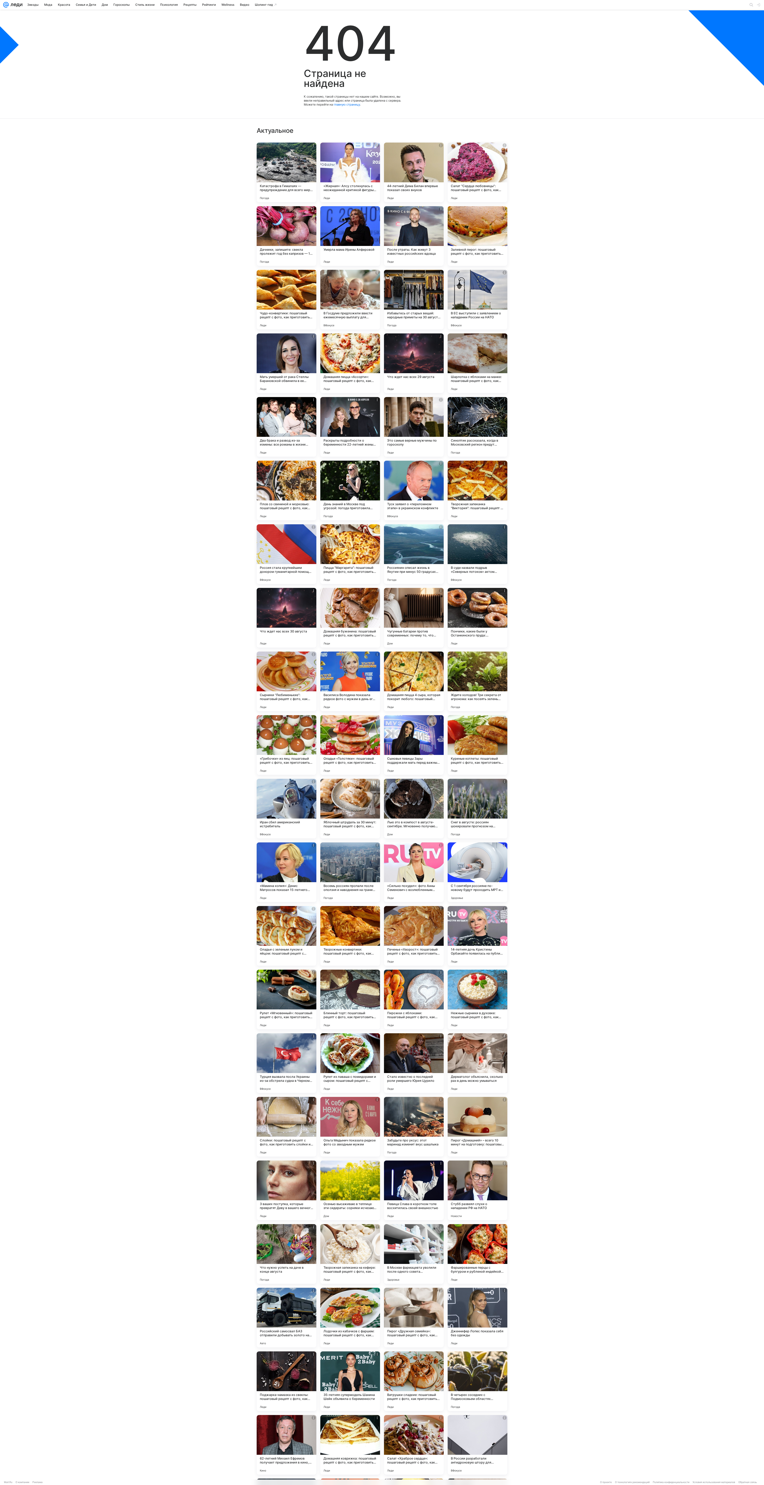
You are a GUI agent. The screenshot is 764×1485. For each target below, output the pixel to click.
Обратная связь (747, 1482)
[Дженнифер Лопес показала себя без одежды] (477, 1317)
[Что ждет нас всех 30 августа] (286, 618)
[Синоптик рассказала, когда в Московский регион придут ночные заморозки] (477, 427)
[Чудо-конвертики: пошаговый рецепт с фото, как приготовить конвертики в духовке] (286, 299)
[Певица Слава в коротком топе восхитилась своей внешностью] (414, 1190)
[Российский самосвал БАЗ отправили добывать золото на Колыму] (286, 1317)
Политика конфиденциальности (671, 1482)
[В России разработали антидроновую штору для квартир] (477, 1445)
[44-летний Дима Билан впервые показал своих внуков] (414, 172)
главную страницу (347, 104)
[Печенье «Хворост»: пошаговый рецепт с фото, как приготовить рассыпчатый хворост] (414, 936)
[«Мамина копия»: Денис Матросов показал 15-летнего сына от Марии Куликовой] (286, 872)
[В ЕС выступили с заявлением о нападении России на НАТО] (477, 299)
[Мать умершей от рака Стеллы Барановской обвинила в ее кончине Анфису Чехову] (286, 363)
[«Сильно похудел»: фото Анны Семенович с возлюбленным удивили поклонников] (414, 872)
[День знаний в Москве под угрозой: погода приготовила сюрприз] (350, 490)
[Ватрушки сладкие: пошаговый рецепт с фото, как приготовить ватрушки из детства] (414, 1381)
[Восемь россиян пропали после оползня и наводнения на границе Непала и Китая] (350, 872)
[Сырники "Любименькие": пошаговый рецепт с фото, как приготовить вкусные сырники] (286, 681)
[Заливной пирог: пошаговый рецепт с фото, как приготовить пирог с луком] (477, 236)
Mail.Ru (8, 1482)
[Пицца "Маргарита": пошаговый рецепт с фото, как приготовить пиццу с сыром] (350, 554)
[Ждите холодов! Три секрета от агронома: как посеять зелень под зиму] (477, 681)
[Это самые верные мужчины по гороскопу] (414, 427)
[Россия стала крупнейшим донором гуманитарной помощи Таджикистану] (286, 554)
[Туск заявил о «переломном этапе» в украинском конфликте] (414, 490)
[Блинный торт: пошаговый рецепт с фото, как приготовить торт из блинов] (350, 999)
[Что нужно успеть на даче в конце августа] (286, 1254)
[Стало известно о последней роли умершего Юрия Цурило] (414, 1063)
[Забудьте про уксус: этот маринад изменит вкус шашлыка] (414, 1127)
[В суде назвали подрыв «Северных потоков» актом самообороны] (477, 554)
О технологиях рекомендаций (632, 1482)
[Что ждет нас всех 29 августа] (414, 363)
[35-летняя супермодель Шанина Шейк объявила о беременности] (350, 1381)
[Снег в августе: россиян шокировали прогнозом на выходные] (477, 808)
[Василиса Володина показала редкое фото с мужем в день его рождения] (350, 681)
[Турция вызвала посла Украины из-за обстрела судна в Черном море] (286, 1063)
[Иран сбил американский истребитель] (286, 808)
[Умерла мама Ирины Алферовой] (350, 236)
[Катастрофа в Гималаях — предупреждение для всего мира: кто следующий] (286, 172)
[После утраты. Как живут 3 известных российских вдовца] (414, 236)
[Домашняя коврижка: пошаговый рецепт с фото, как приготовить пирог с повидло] (350, 1445)
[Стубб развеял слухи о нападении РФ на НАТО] (477, 1190)
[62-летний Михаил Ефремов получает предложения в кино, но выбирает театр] (286, 1445)
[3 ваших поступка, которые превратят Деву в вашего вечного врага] (286, 1190)
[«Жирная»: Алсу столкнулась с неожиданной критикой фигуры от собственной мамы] (350, 172)
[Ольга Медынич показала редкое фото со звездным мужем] (350, 1127)
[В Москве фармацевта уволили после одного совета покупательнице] (414, 1254)
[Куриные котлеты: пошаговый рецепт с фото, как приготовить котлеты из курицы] (477, 745)
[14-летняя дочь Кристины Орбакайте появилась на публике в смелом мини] (477, 936)
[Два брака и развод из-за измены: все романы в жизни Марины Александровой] (286, 427)
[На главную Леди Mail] (15, 5)
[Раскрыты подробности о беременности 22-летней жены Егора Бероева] (350, 427)
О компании (22, 1482)
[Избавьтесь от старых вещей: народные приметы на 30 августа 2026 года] (414, 299)
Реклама (37, 1482)
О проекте (606, 1482)
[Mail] (6, 5)
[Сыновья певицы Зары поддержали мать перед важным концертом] (414, 745)
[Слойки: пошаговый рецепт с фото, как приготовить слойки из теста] (286, 1127)
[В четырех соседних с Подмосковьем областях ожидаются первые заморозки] (477, 1381)
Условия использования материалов (714, 1482)
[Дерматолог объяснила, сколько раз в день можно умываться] (477, 1063)
